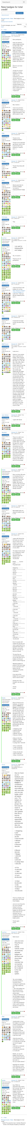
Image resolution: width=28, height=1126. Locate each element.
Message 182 (14, 161)
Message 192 (14, 237)
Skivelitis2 (4, 432)
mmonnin (4, 506)
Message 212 (14, 505)
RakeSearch (6, 2)
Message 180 (14, 133)
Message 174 (14, 34)
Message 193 (14, 282)
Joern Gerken (5, 415)
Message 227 (14, 932)
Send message (5, 42)
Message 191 (14, 217)
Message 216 (14, 533)
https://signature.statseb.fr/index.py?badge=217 (19, 291)
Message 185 (14, 180)
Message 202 (14, 344)
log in (2, 27)
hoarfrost (4, 238)
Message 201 (14, 316)
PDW (3, 133)
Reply (13, 96)
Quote (18, 96)
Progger (4, 161)
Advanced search (5, 15)
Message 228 (14, 1016)
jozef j (3, 180)
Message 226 (14, 764)
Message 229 (14, 1080)
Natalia (3, 35)
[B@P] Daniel (5, 100)
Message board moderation (7, 21)
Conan (3, 534)
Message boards (5, 18)
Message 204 (14, 415)
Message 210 (14, 469)
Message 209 (14, 432)
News (11, 18)
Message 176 (14, 100)
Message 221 (14, 697)
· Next (5, 29)
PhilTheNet (4, 217)
